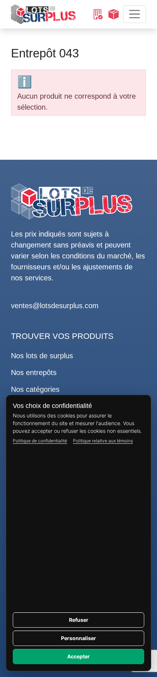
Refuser (78, 620)
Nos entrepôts (34, 372)
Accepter (78, 656)
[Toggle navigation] (134, 14)
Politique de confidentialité (40, 440)
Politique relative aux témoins (103, 440)
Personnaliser (78, 638)
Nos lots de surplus (42, 356)
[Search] (97, 14)
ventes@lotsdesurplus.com (55, 306)
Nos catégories (35, 389)
